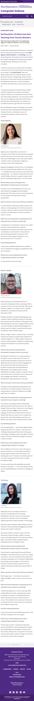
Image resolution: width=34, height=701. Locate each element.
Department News (7, 30)
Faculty (29, 669)
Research (22, 669)
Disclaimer (17, 698)
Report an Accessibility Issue (17, 676)
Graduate (15, 669)
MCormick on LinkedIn (20, 692)
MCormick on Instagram (17, 692)
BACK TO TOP (15, 644)
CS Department (18, 22)
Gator (15, 410)
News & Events (6, 24)
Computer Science (12, 11)
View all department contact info (17, 665)
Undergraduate (7, 669)
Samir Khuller (17, 72)
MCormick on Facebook (13, 692)
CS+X (17, 672)
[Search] (27, 16)
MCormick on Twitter (10, 692)
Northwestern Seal (17, 683)
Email (17, 662)
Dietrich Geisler (11, 55)
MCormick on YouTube (24, 692)
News (13, 24)
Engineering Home (7, 22)
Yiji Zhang (22, 55)
